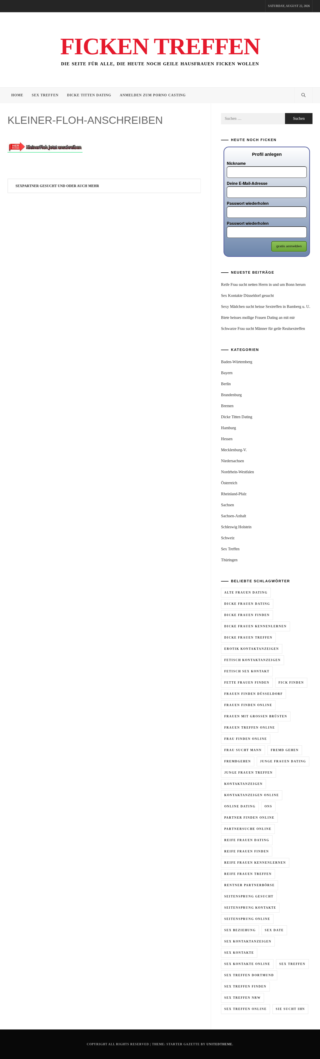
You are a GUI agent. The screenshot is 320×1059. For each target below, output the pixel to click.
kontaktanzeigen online (251, 795)
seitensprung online (247, 919)
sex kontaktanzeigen (248, 941)
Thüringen (229, 560)
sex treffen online (245, 1009)
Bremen (227, 406)
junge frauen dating (283, 761)
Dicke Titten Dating (89, 95)
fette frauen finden (247, 682)
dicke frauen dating (247, 604)
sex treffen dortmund (249, 975)
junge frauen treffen (248, 772)
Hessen (226, 439)
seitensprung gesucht (249, 896)
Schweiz (227, 538)
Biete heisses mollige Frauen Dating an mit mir (258, 317)
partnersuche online (248, 829)
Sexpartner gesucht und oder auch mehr (57, 186)
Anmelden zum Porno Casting (153, 95)
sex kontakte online (247, 964)
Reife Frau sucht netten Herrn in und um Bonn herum (263, 284)
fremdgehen (237, 761)
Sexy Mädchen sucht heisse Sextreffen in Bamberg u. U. (265, 306)
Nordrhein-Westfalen (237, 472)
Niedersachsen (232, 461)
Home (17, 95)
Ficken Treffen (160, 46)
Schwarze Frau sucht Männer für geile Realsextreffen (263, 328)
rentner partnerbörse (249, 885)
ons (268, 806)
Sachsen (227, 505)
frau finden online (245, 739)
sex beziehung (240, 930)
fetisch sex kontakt (247, 671)
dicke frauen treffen (248, 637)
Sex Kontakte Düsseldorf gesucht (247, 295)
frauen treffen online (249, 727)
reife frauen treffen (248, 874)
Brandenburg (231, 395)
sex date (274, 930)
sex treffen (292, 964)
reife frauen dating (246, 840)
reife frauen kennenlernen (255, 862)
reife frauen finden (246, 851)
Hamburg (228, 428)
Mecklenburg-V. (234, 450)
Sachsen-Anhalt (233, 516)
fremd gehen (285, 750)
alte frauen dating (246, 592)
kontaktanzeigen (243, 784)
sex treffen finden (245, 986)
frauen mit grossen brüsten (255, 716)
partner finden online (249, 817)
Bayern (226, 373)
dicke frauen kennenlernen (255, 626)
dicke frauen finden (247, 615)
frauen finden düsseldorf (253, 694)
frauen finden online (248, 705)
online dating (240, 806)
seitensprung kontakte (250, 907)
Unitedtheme (219, 1044)
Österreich (229, 483)
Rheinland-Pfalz (233, 494)
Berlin (226, 384)
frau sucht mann (243, 750)
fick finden (291, 682)
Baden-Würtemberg (236, 362)
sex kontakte (239, 952)
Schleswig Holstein (236, 527)
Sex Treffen (45, 95)
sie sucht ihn (290, 1009)
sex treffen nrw (242, 997)
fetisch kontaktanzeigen (252, 660)
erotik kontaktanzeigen (251, 649)
